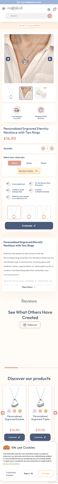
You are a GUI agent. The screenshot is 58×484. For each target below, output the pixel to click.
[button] (3, 9)
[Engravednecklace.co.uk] (15, 8)
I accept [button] (46, 473)
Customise (27, 225)
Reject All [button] (28, 473)
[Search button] (49, 16)
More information (11, 463)
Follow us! (32, 324)
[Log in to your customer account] (48, 9)
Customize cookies (11, 474)
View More (27, 287)
